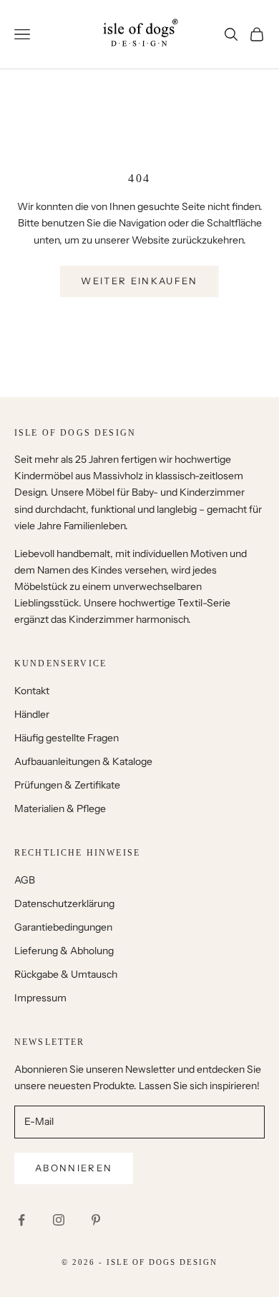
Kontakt (31, 690)
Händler (31, 714)
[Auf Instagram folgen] (59, 1220)
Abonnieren (73, 1167)
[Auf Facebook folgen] (21, 1220)
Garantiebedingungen (63, 927)
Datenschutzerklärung (64, 903)
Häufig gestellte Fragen (66, 737)
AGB (24, 879)
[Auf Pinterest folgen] (96, 1220)
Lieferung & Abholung (64, 950)
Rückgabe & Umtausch (65, 974)
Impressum (40, 997)
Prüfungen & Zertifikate (67, 784)
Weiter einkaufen (139, 280)
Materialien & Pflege (60, 808)
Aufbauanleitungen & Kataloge (83, 761)
